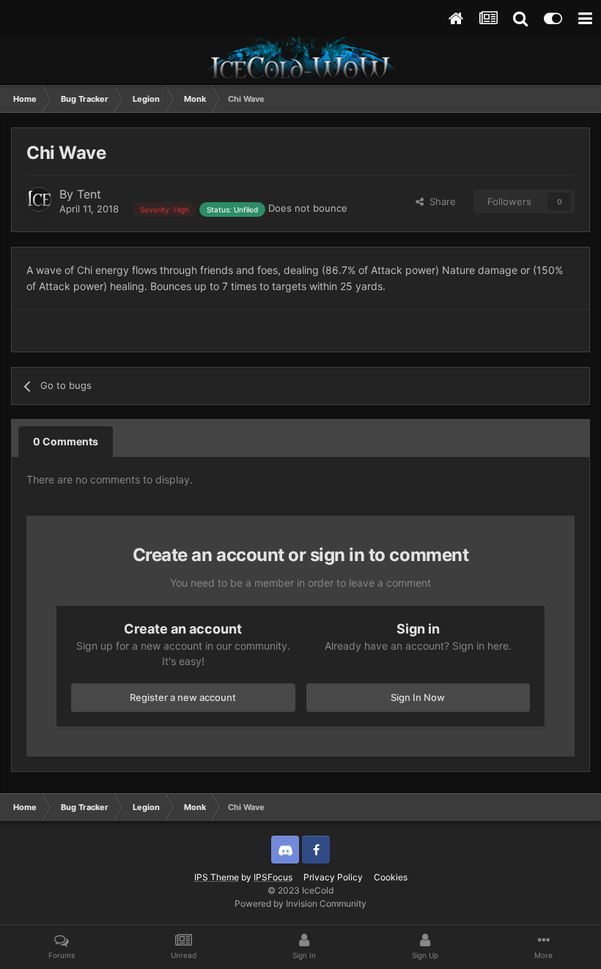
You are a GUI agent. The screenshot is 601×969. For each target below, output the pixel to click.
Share (440, 201)
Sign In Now (418, 697)
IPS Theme (216, 877)
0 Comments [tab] (65, 441)
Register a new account (183, 697)
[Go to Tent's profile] (38, 199)
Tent (89, 194)
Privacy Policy (333, 877)
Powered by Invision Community (300, 903)
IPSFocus (273, 877)
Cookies (391, 877)
